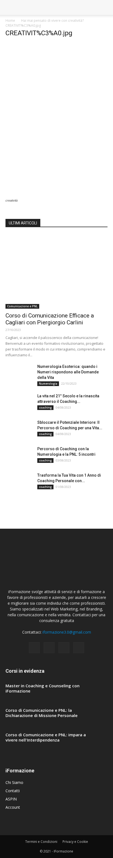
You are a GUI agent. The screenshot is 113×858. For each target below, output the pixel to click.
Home (10, 20)
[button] (105, 7)
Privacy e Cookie (75, 841)
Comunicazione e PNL (22, 306)
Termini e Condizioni (41, 841)
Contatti (12, 790)
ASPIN (11, 799)
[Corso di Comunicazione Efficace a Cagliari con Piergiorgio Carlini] (56, 271)
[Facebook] (34, 647)
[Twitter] (78, 647)
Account (12, 807)
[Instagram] (49, 647)
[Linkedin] (63, 647)
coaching (45, 407)
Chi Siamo (14, 782)
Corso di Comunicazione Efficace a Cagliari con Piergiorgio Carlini (49, 319)
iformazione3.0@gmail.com (67, 632)
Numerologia (48, 383)
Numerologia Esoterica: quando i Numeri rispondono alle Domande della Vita (68, 372)
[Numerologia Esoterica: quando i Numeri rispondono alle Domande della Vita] (19, 373)
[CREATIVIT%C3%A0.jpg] (31, 195)
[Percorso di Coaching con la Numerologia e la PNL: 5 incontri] (19, 455)
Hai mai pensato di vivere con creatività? (52, 20)
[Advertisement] (56, 99)
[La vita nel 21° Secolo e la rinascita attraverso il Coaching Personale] (19, 402)
